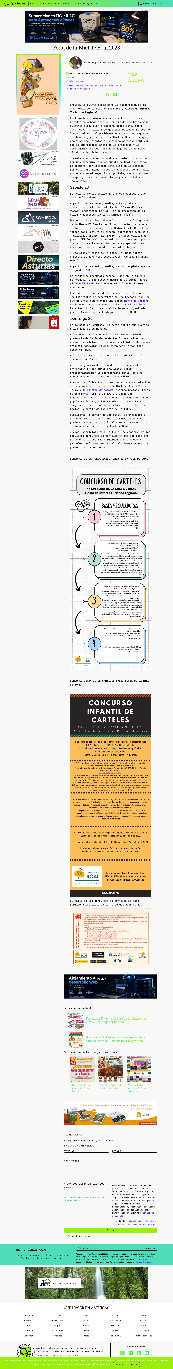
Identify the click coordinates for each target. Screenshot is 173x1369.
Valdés (144, 1320)
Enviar (110, 1230)
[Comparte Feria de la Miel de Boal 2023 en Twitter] (114, 94)
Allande (29, 1315)
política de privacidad (141, 1224)
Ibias (86, 1315)
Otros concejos (144, 1335)
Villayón (144, 1330)
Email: (116, 1150)
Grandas (57, 1335)
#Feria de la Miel (96, 85)
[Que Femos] (14, 3)
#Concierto (115, 85)
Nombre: (69, 1150)
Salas (115, 1315)
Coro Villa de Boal (88, 283)
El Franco (57, 1330)
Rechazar (120, 1364)
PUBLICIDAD (72, 1355)
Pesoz (86, 1335)
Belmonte (29, 1320)
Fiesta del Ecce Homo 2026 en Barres (81, 1088)
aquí (108, 1364)
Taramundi (115, 1335)
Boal (71, 77)
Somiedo (115, 1325)
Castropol (29, 1335)
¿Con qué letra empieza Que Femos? (84, 1185)
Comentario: (72, 1161)
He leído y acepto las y (135, 1222)
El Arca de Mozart (100, 389)
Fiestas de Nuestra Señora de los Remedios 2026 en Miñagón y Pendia (116, 1020)
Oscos (86, 1330)
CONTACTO (57, 1355)
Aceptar (133, 1364)
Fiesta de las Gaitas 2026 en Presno (137, 1088)
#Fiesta (71, 88)
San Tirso (115, 1320)
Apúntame (151, 1248)
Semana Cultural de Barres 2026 (110, 1087)
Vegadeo (143, 1325)
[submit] (97, 3)
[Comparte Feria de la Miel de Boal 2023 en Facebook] (107, 94)
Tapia (115, 1330)
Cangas (29, 1330)
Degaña (58, 1325)
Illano (86, 1320)
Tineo (144, 1315)
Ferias (82, 81)
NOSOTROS (43, 1355)
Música (73, 81)
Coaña (58, 1315)
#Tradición (83, 88)
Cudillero (57, 1320)
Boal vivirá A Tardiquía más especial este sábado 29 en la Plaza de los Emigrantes (115, 1039)
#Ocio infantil (75, 85)
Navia (86, 1325)
